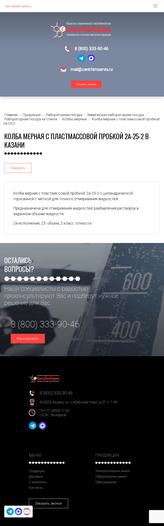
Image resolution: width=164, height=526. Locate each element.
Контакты (36, 488)
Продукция (36, 471)
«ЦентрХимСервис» (17, 6)
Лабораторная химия (110, 476)
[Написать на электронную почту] (27, 511)
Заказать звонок (86, 84)
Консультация (28, 339)
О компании (37, 482)
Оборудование (105, 482)
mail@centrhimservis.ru (92, 69)
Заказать (17, 168)
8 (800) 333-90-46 (91, 48)
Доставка (36, 476)
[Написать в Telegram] (81, 58)
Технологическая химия (112, 471)
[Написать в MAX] (91, 58)
